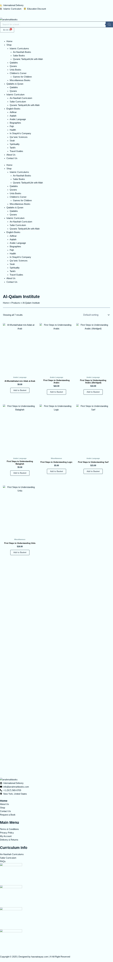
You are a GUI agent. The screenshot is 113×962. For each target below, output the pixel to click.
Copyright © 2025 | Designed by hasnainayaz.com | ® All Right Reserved (35, 957)
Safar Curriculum (18, 101)
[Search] (109, 24)
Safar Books (19, 55)
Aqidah (13, 116)
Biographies (15, 123)
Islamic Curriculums (19, 48)
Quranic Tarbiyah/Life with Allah (28, 59)
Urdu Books (15, 70)
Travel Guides (16, 151)
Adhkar (13, 112)
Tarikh (12, 148)
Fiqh (12, 126)
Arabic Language (18, 119)
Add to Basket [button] (19, 390)
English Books (13, 109)
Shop (8, 45)
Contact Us (11, 158)
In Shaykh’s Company (20, 133)
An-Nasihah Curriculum (21, 98)
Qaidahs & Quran (14, 84)
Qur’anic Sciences (19, 137)
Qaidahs (14, 62)
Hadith (13, 130)
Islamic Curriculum (15, 94)
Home (9, 41)
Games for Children (22, 77)
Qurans (13, 66)
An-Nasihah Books (22, 52)
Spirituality (15, 144)
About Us (10, 155)
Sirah (12, 140)
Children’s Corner (18, 73)
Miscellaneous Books (20, 80)
